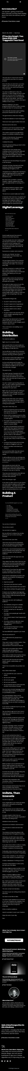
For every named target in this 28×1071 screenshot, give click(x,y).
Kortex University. (8, 783)
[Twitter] (4, 1061)
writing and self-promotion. (11, 461)
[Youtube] (7, 1061)
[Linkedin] (10, 1061)
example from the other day (14, 430)
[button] (20, 2)
